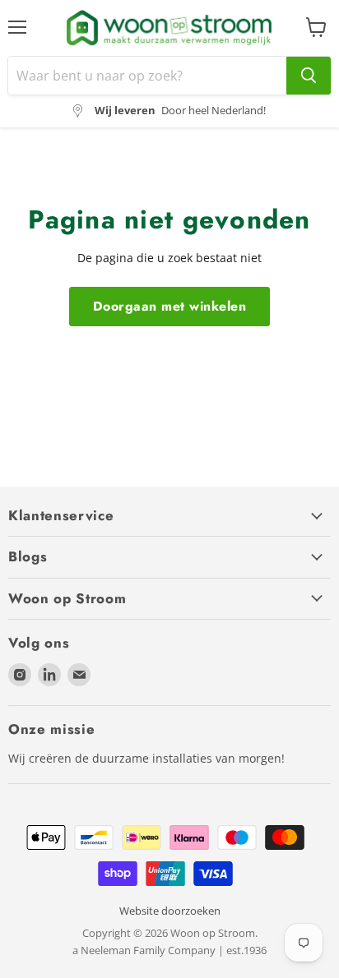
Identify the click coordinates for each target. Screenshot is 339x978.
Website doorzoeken (170, 910)
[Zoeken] (308, 76)
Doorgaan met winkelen (169, 306)
